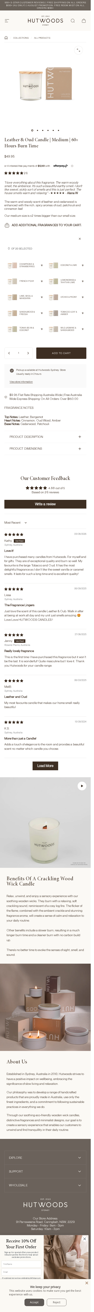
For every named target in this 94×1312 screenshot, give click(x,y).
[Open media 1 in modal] (78, 50)
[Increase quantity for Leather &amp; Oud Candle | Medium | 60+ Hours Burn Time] (28, 353)
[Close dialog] (84, 1239)
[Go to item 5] (53, 130)
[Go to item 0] (32, 130)
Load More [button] (45, 766)
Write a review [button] (45, 504)
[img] (13, 534)
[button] (14, 173)
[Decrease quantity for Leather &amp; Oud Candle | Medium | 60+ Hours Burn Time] (9, 353)
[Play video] (45, 822)
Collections (21, 37)
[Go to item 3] (42, 130)
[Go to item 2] (37, 130)
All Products (42, 37)
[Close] (87, 1283)
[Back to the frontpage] (6, 38)
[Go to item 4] (48, 130)
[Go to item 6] (58, 130)
